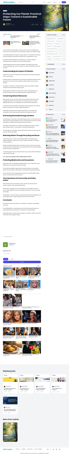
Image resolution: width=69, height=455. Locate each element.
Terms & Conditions (38, 449)
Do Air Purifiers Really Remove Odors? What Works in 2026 (52, 141)
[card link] (63, 120)
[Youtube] (53, 449)
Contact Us (18, 449)
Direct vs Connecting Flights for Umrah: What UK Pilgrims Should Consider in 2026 (52, 134)
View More (22, 262)
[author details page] (4, 24)
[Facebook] (48, 449)
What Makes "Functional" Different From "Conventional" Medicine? (52, 148)
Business (5, 10)
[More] (41, 24)
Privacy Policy (30, 449)
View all (63, 34)
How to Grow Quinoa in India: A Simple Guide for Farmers (19, 156)
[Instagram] (56, 449)
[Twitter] (50, 449)
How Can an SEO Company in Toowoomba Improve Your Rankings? (52, 161)
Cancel (11, 259)
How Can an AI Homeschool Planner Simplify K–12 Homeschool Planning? (51, 120)
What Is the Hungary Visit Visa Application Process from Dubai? (53, 154)
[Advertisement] (22, 226)
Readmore (11, 245)
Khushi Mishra (8, 23)
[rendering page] (9, 2)
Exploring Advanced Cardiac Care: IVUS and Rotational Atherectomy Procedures (52, 127)
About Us (55, 2)
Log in (64, 2)
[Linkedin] (59, 449)
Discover (49, 2)
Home (44, 2)
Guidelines (24, 449)
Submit (5, 259)
